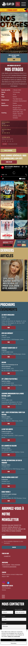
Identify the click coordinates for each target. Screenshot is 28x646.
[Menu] (23, 4)
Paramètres (13, 643)
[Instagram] (3, 582)
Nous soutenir (6, 564)
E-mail (4, 534)
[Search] (17, 4)
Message (4, 623)
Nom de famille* (19, 609)
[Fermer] (26, 631)
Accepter (13, 640)
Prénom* (4, 609)
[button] (9, 327)
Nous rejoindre (15, 564)
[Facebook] (8, 582)
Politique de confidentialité (14, 636)
